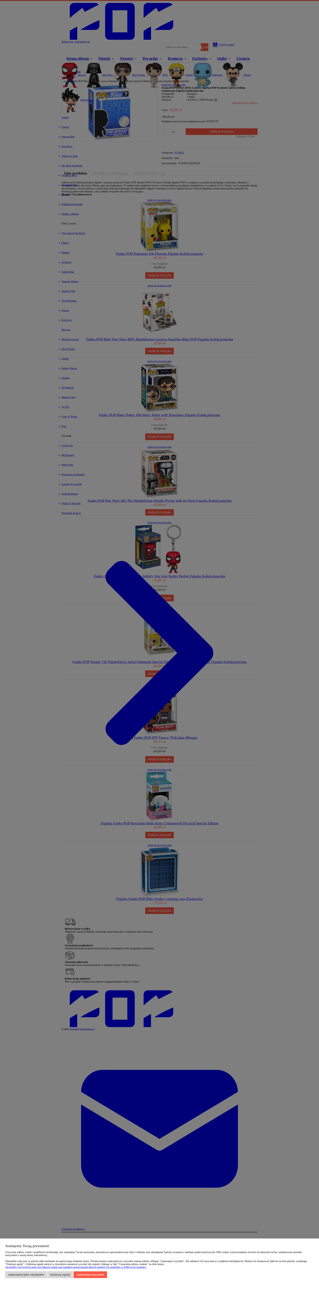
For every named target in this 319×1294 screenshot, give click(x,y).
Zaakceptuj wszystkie (90, 1274)
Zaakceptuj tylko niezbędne (26, 1274)
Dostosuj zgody (60, 1274)
